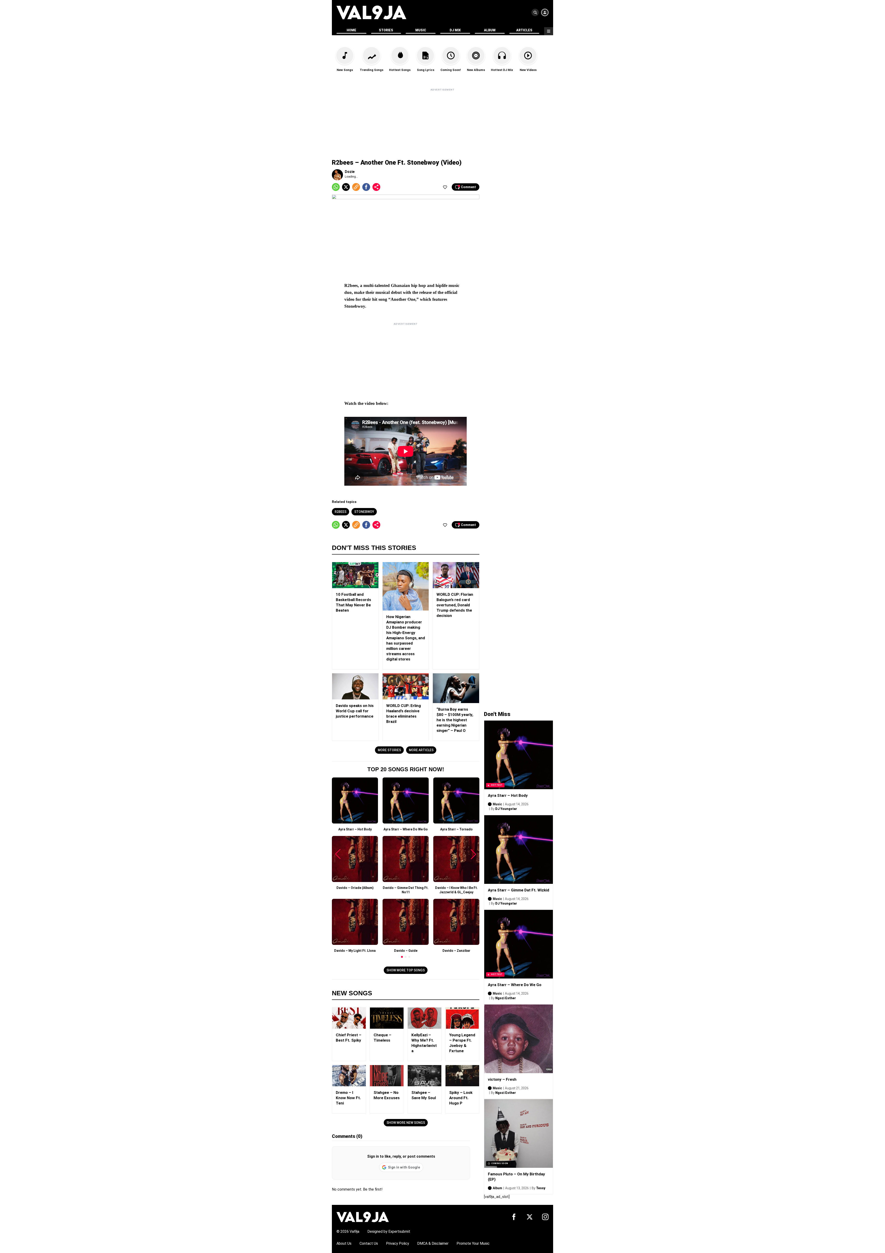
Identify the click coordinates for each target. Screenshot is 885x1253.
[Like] (445, 187)
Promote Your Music (473, 1243)
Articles (524, 30)
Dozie (350, 171)
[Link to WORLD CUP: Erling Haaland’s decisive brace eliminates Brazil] (406, 686)
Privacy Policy (397, 1243)
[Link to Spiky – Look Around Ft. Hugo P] (462, 1075)
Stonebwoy (364, 512)
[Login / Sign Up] (545, 12)
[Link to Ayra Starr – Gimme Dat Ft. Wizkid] (518, 849)
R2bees (340, 512)
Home (351, 30)
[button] (402, 957)
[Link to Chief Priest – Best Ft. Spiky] (349, 1018)
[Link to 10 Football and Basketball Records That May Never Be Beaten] (355, 575)
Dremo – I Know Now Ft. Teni (348, 1097)
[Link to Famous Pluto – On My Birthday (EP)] (518, 1133)
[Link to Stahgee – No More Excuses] (387, 1075)
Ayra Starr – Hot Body (508, 795)
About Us (343, 1243)
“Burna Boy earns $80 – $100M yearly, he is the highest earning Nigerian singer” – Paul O (455, 720)
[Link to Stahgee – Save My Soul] (424, 1075)
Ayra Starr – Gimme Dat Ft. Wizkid (518, 890)
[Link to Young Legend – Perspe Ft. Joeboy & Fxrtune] (462, 1018)
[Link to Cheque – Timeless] (387, 1018)
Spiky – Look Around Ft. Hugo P (460, 1097)
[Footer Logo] (362, 1217)
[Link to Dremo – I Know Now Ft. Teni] (349, 1075)
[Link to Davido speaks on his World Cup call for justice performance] (355, 686)
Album (490, 30)
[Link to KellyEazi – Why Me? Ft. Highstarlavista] (424, 1018)
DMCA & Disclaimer (432, 1243)
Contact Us (369, 1243)
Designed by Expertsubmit (388, 1231)
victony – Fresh (502, 1079)
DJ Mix (455, 30)
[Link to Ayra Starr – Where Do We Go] (518, 944)
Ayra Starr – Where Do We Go (514, 984)
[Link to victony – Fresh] (518, 1039)
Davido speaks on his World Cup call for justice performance (355, 711)
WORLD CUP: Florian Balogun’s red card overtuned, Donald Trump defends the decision (455, 605)
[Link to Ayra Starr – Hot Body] (518, 755)
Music (420, 30)
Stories (386, 30)
